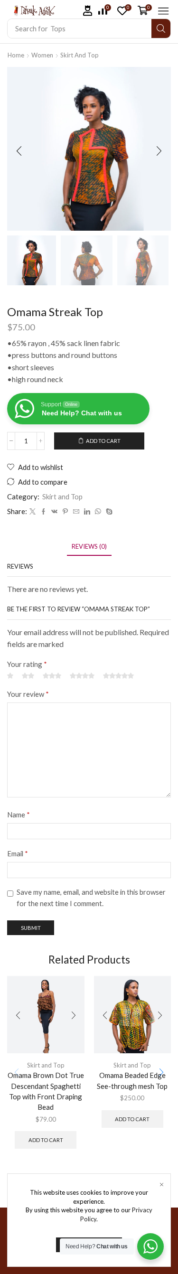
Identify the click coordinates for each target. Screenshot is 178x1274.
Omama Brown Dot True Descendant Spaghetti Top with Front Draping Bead (46, 1091)
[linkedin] (87, 511)
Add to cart (103, 441)
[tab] (89, 546)
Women (42, 55)
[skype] (107, 511)
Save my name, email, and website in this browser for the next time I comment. (91, 898)
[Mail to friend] (76, 511)
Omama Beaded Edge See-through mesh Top (132, 1080)
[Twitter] (32, 511)
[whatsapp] (98, 511)
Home (16, 55)
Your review (28, 694)
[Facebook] (43, 511)
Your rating (27, 664)
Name (18, 814)
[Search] (160, 28)
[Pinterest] (65, 511)
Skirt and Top (79, 55)
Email (17, 853)
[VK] (54, 511)
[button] (88, 10)
